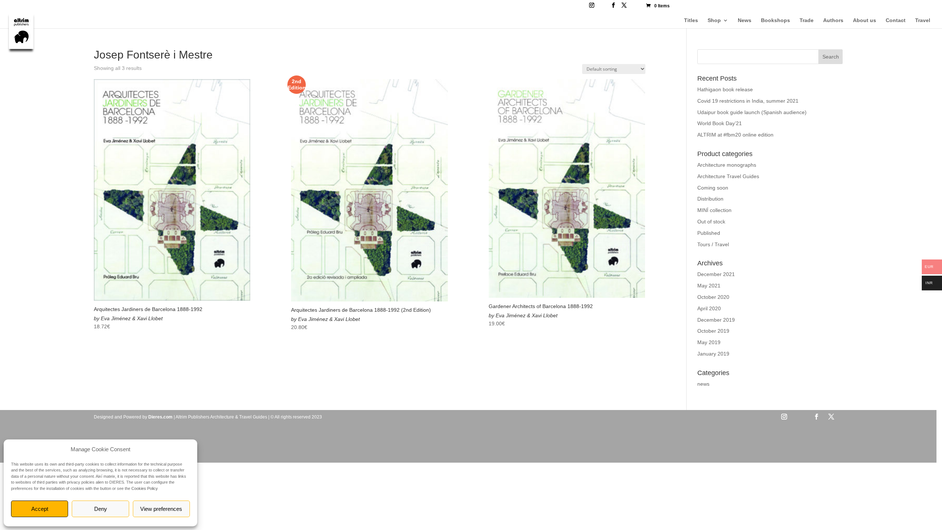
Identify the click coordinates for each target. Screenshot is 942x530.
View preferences (161, 509)
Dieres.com (160, 417)
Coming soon (712, 188)
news (703, 384)
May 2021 (708, 286)
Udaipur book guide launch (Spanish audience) (752, 112)
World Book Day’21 (719, 123)
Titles (691, 20)
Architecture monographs (726, 165)
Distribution (710, 199)
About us (864, 20)
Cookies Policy (144, 488)
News (744, 20)
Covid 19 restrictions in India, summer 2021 (747, 101)
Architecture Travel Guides (728, 176)
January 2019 (713, 354)
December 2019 (716, 320)
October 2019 (713, 331)
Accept (39, 509)
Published (708, 233)
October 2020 (713, 297)
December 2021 (716, 274)
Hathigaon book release (725, 89)
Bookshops (775, 20)
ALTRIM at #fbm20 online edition (735, 135)
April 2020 (709, 308)
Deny (100, 509)
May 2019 (708, 342)
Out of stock (711, 222)
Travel (922, 20)
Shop (714, 20)
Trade (807, 20)
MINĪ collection (714, 210)
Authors (833, 20)
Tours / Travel (713, 244)
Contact (896, 20)
